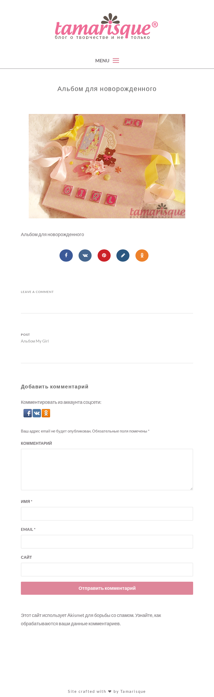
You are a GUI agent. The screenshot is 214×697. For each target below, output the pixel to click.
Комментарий (36, 443)
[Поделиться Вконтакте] (85, 255)
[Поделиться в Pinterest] (104, 255)
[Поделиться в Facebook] (66, 255)
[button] (28, 415)
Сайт (26, 557)
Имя (26, 501)
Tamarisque (133, 691)
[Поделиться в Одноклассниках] (141, 255)
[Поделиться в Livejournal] (122, 255)
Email (28, 529)
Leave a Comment (37, 292)
